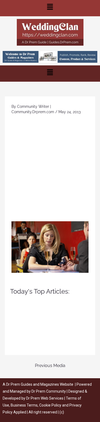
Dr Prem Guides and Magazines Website (39, 384)
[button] (50, 8)
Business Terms (24, 405)
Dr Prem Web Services (44, 398)
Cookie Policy (50, 405)
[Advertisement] (50, 169)
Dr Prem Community (48, 391)
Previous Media (50, 365)
